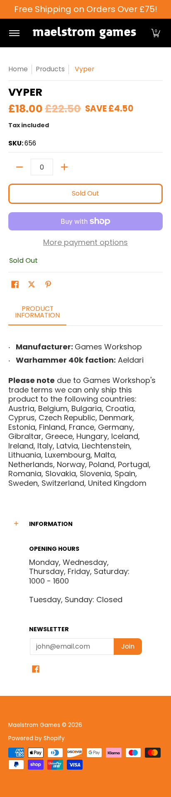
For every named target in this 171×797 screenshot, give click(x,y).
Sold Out (85, 193)
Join (127, 646)
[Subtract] (19, 167)
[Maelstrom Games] (84, 33)
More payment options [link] (85, 242)
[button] (156, 33)
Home (18, 69)
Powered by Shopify (36, 738)
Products (50, 69)
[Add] (64, 167)
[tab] (37, 314)
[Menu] (14, 33)
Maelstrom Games (34, 725)
